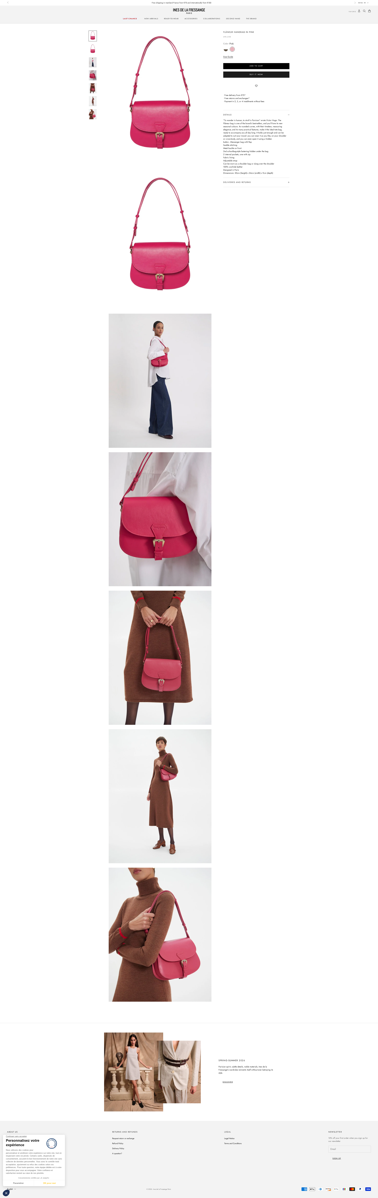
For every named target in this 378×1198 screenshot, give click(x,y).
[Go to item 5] (93, 88)
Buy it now (256, 74)
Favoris (350, 11)
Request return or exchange (123, 1138)
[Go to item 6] (93, 101)
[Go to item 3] (93, 62)
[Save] (256, 86)
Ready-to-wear (171, 18)
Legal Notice (229, 1138)
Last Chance (130, 18)
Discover (228, 1082)
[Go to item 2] (93, 49)
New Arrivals (151, 18)
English (10, 1189)
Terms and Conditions (233, 1143)
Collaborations (211, 18)
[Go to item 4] (93, 75)
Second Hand (233, 18)
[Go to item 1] (93, 36)
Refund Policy (117, 1143)
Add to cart (256, 66)
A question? (117, 1153)
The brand (251, 18)
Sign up (337, 1158)
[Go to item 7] (93, 114)
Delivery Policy (118, 1148)
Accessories (191, 18)
